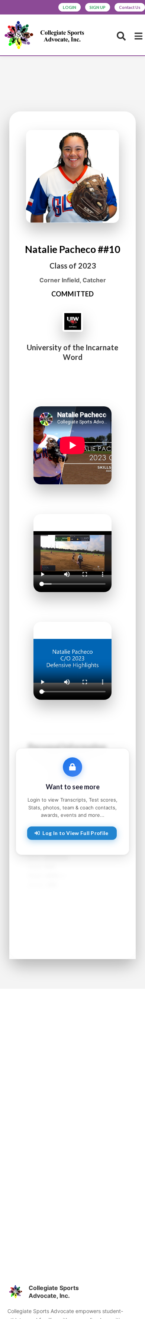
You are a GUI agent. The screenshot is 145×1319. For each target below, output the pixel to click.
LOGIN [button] (69, 7)
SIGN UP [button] (98, 7)
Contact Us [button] (130, 7)
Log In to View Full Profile (75, 833)
